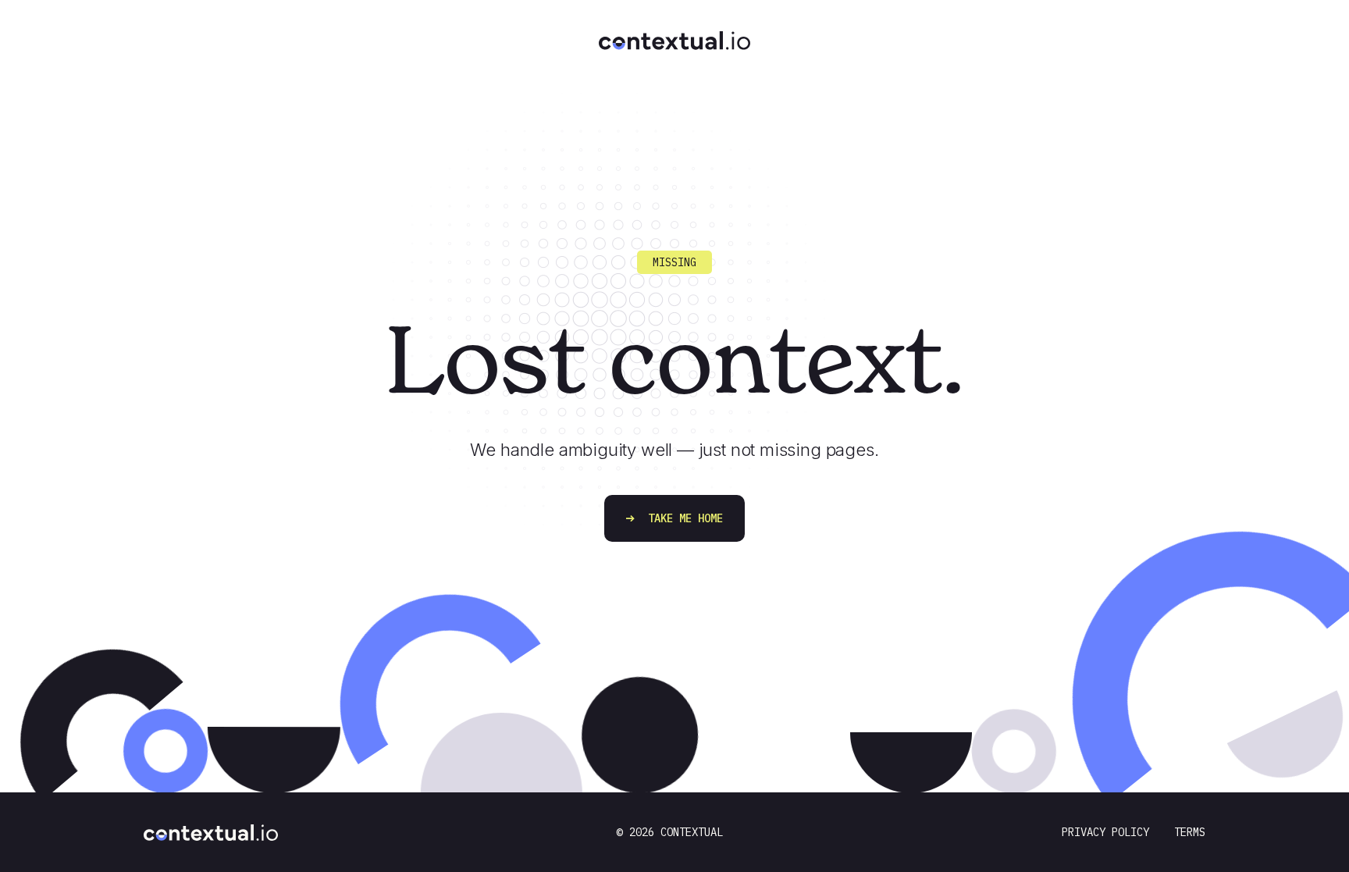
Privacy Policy (1105, 832)
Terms (1189, 832)
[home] (674, 27)
